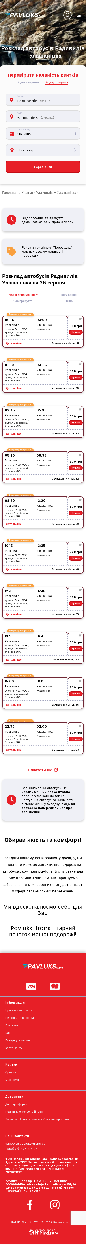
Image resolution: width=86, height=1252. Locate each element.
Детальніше (14, 343)
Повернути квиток (17, 1040)
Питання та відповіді (20, 1018)
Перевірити (43, 167)
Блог (8, 1033)
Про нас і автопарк (18, 1010)
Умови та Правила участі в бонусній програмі (37, 1119)
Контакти (11, 1025)
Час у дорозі (68, 294)
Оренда (10, 1072)
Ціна (69, 301)
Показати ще (40, 770)
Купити (76, 332)
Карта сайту (13, 1048)
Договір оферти (16, 1104)
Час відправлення (22, 294)
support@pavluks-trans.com (27, 1143)
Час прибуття (22, 301)
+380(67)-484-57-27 (21, 1149)
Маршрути (12, 1080)
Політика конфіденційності (24, 1112)
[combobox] (46, 100)
